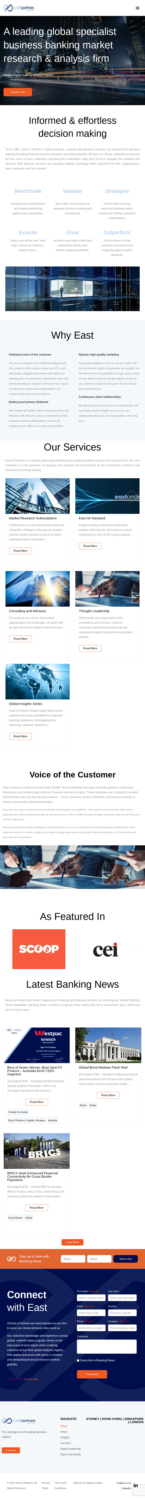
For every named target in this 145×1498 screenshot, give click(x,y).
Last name (113, 1291)
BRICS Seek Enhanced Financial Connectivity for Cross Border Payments (32, 1176)
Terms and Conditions (60, 1486)
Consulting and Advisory (27, 611)
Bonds (83, 1105)
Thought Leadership (94, 611)
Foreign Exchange (18, 1112)
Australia (52, 1120)
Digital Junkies (94, 1483)
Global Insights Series (25, 703)
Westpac (40, 1120)
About (63, 1426)
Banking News (15, 1379)
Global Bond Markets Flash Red (103, 1067)
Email (85, 1306)
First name (88, 1291)
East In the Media (70, 1454)
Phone (85, 1321)
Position (112, 1306)
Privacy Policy (46, 1486)
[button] (137, 8)
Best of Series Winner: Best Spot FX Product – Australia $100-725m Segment (34, 1071)
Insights (30, 1120)
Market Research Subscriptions (33, 518)
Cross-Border (15, 1217)
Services (65, 1443)
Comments (82, 1336)
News (63, 1431)
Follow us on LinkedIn (124, 1486)
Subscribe (32, 1379)
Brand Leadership (70, 1448)
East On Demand (92, 518)
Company (118, 1321)
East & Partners (16, 1120)
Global (92, 1105)
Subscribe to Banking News (97, 1360)
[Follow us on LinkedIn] (136, 1485)
